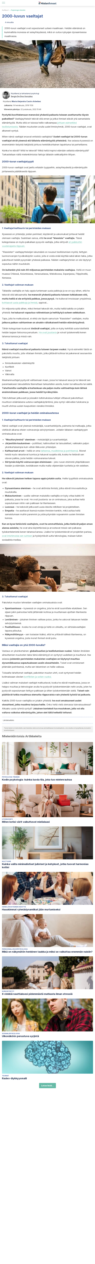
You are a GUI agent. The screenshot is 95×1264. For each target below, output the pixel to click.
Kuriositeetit (8, 991)
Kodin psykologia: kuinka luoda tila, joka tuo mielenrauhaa (37, 779)
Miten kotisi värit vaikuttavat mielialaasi (26, 821)
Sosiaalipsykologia (11, 1033)
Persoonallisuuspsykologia (15, 949)
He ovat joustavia (48, 332)
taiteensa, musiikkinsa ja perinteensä (59, 450)
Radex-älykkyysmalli (14, 1078)
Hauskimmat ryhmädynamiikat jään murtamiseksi (31, 909)
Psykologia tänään (18, 10)
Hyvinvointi (7, 819)
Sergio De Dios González (22, 96)
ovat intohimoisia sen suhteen (17, 536)
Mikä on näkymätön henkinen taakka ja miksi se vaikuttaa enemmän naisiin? (47, 951)
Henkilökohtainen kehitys (14, 907)
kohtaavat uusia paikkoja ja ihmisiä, (20, 302)
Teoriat (5, 1076)
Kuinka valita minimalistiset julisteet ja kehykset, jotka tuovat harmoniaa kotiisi (45, 866)
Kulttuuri (5, 10)
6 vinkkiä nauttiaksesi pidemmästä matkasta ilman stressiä (37, 993)
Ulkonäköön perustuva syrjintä (20, 1036)
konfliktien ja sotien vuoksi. (38, 676)
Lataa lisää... (47, 1085)
